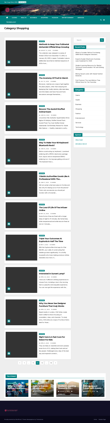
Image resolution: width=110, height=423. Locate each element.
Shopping (44, 17)
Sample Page (102, 419)
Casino (14, 17)
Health (23, 17)
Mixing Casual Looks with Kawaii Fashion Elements (92, 388)
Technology (11, 22)
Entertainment (68, 17)
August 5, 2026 (90, 391)
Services (81, 17)
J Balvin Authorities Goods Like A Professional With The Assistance (54, 179)
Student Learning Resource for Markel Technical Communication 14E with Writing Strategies (89, 67)
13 (42, 363)
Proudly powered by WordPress (13, 419)
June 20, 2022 (45, 115)
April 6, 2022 (45, 343)
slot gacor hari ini (81, 144)
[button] (101, 20)
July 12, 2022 (45, 81)
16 (51, 363)
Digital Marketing (12, 383)
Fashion (55, 17)
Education (61, 383)
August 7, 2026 (39, 391)
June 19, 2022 (45, 148)
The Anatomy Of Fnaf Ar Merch (53, 78)
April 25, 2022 (45, 277)
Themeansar (39, 419)
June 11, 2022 (45, 182)
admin (56, 50)
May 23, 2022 (45, 213)
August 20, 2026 (14, 391)
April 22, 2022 (45, 309)
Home (95, 419)
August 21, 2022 (46, 50)
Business (33, 17)
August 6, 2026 (65, 391)
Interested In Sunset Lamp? (52, 273)
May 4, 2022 (45, 244)
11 (33, 363)
